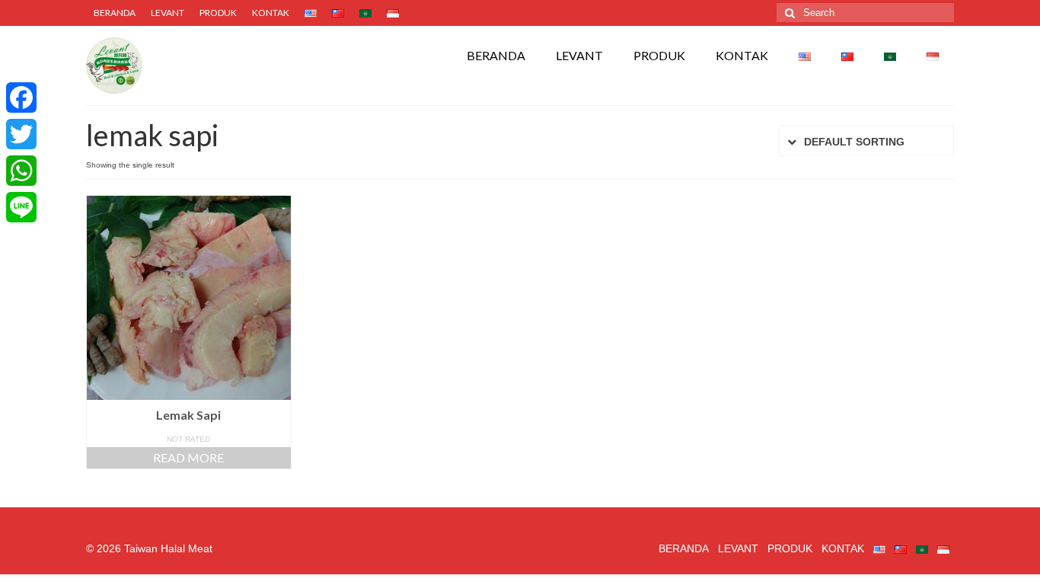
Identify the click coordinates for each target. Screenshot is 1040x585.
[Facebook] (21, 97)
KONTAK (270, 12)
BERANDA (115, 12)
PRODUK (218, 12)
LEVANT (167, 12)
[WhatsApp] (21, 170)
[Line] (21, 207)
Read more (188, 457)
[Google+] (21, 228)
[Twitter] (21, 134)
